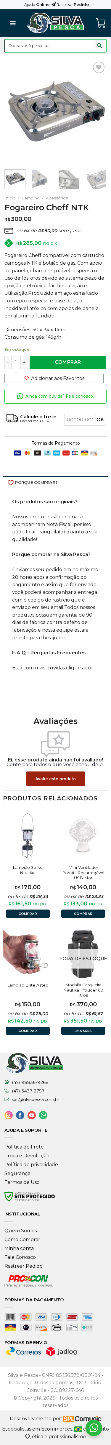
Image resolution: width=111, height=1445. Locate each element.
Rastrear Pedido (23, 1266)
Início (9, 198)
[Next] (97, 111)
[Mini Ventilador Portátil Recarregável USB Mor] (83, 836)
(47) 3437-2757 (28, 1091)
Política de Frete (24, 1147)
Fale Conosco (20, 1257)
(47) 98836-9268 (30, 1082)
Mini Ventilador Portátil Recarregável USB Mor (83, 872)
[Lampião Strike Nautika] (28, 836)
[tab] (55, 482)
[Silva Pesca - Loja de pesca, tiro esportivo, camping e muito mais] (55, 23)
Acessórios (57, 198)
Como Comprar (22, 1239)
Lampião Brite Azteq (27, 985)
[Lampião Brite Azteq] (28, 954)
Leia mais (83, 1031)
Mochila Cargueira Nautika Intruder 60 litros (83, 989)
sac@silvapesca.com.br (35, 1099)
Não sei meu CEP (34, 421)
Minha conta (19, 1248)
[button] (54, 378)
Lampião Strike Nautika (28, 870)
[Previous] (14, 111)
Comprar (68, 362)
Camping (31, 198)
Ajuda (37, 4)
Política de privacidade (31, 1164)
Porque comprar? (36, 482)
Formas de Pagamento (55, 443)
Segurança (17, 1173)
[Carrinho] (101, 23)
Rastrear (72, 4)
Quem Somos (20, 1230)
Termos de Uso (22, 1182)
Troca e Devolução (26, 1156)
